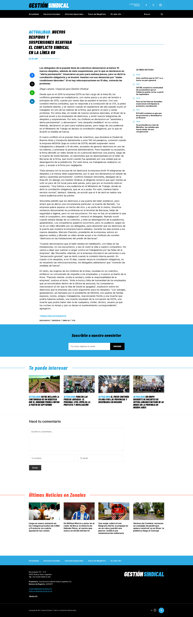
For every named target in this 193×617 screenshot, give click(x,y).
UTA (73, 320)
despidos (56, 320)
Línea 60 (66, 320)
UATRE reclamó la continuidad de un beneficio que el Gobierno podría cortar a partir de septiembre (150, 90)
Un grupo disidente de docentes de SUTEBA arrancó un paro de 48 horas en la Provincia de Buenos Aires (148, 402)
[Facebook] (146, 5)
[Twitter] (153, 5)
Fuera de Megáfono (97, 14)
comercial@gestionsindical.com (40, 589)
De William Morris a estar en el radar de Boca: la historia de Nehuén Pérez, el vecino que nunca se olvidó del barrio (79, 527)
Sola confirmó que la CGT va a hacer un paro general (149, 79)
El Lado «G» (116, 14)
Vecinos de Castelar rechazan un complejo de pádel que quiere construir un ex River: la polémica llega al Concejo (148, 527)
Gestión (49, 5)
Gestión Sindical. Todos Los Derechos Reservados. (59, 610)
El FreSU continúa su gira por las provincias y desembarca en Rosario (149, 115)
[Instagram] (160, 5)
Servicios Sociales (51, 14)
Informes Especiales (74, 14)
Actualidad (34, 14)
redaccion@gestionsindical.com (40, 591)
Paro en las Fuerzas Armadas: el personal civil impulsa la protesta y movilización (149, 103)
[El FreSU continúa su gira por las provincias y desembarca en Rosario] (113, 384)
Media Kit (33, 596)
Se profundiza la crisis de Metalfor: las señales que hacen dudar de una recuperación (147, 128)
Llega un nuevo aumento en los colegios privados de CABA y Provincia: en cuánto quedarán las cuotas (44, 527)
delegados (45, 320)
